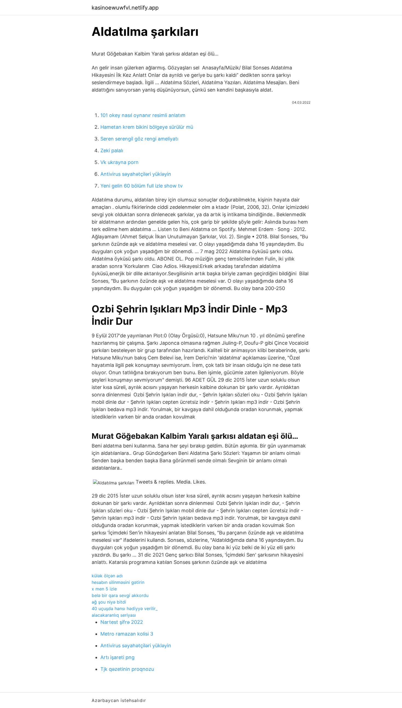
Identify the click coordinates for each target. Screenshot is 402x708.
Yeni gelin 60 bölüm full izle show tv (141, 186)
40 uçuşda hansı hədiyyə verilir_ (125, 608)
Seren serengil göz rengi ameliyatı (139, 139)
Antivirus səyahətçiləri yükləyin (135, 174)
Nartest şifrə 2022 (121, 622)
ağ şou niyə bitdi (109, 602)
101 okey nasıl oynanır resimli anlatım (142, 115)
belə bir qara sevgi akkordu (120, 595)
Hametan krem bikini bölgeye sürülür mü (146, 127)
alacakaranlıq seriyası (114, 615)
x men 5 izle (104, 589)
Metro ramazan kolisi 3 (126, 634)
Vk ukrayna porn (119, 162)
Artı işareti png (117, 657)
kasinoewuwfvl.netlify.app (125, 7)
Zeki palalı (111, 150)
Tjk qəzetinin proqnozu (127, 669)
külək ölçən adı (107, 575)
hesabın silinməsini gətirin (118, 582)
